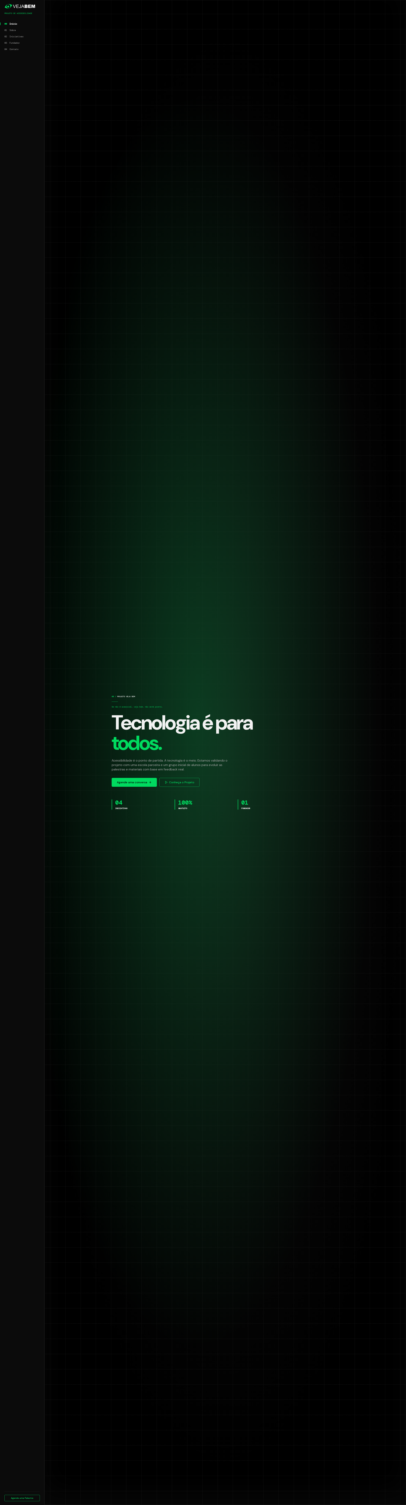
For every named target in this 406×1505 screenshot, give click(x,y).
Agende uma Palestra (22, 1498)
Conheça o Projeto (181, 782)
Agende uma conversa (132, 782)
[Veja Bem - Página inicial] (22, 6)
